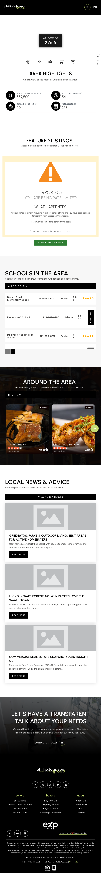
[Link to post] (50, 516)
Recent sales (72, 93)
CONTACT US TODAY (46, 742)
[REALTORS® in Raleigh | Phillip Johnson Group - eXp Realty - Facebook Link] (35, 784)
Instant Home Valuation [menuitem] (20, 804)
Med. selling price (29, 93)
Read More (18, 554)
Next (95, 428)
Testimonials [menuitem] (81, 804)
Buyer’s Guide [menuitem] (50, 808)
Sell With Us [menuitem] (20, 800)
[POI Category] (28, 62)
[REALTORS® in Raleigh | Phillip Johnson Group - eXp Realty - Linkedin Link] (66, 784)
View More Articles (50, 497)
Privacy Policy (74, 862)
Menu (95, 7)
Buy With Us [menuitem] (50, 800)
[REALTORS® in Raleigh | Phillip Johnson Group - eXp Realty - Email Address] (17, 833)
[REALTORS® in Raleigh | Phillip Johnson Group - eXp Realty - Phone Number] (25, 833)
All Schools (16, 286)
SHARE (44, 407)
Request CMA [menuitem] (20, 808)
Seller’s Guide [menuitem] (20, 812)
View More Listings (50, 242)
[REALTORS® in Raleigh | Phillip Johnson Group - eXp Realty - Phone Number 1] (10, 833)
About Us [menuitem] (81, 800)
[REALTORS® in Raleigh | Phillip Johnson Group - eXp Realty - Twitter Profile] (58, 784)
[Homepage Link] (15, 7)
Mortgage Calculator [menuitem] (50, 812)
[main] (50, 348)
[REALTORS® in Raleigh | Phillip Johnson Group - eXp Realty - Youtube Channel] (50, 784)
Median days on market (26, 104)
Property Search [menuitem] (50, 804)
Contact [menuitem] (81, 812)
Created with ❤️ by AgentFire (73, 833)
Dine (15, 394)
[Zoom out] (98, 60)
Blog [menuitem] (81, 808)
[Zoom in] (98, 56)
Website (91, 317)
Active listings (69, 104)
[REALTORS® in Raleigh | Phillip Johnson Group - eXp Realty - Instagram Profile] (43, 784)
